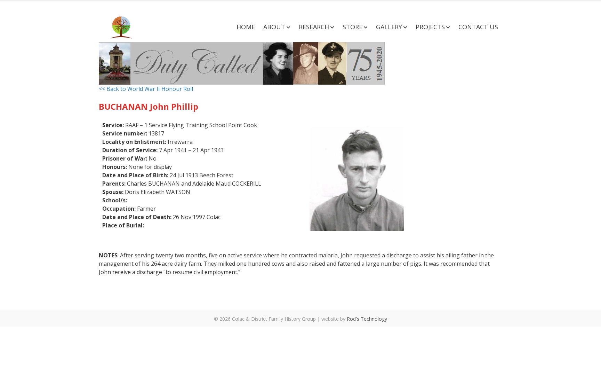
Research (314, 27)
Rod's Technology (367, 319)
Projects (430, 27)
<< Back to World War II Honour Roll (146, 89)
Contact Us (478, 27)
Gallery (389, 27)
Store (352, 27)
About (274, 27)
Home (246, 27)
